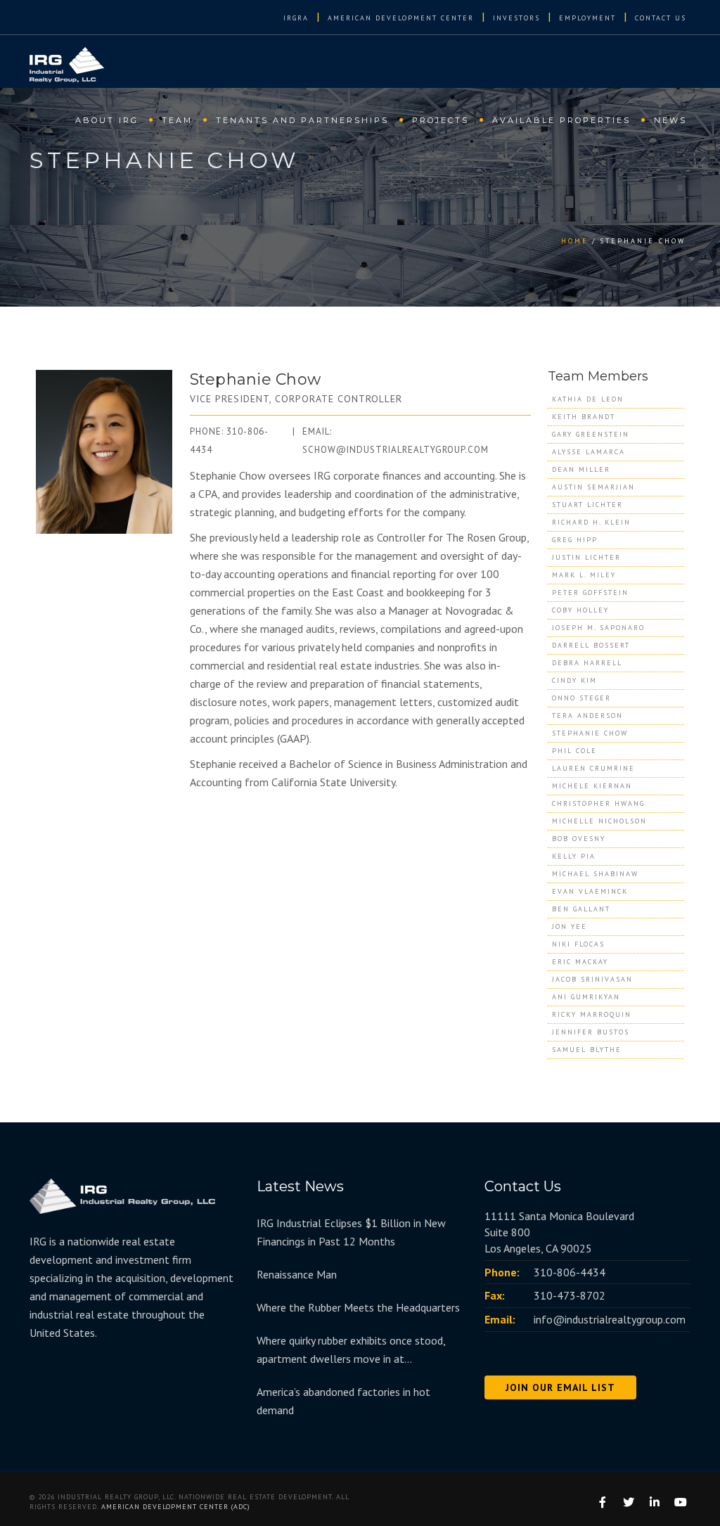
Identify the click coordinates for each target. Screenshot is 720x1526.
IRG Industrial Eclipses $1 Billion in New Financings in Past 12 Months (351, 1232)
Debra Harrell (587, 662)
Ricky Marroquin (591, 1014)
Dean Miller (581, 469)
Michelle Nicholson (599, 821)
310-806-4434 (569, 1272)
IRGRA (296, 18)
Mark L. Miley (584, 574)
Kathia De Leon (588, 399)
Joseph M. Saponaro (598, 627)
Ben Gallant (581, 908)
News (670, 120)
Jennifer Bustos (590, 1032)
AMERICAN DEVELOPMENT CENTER (401, 18)
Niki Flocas (578, 944)
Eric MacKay (580, 961)
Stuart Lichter (587, 504)
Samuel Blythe (587, 1049)
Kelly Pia (574, 856)
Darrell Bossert (591, 645)
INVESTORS (516, 18)
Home (575, 240)
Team (177, 120)
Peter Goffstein (590, 592)
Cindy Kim (574, 680)
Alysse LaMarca (588, 451)
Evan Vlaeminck (590, 891)
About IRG (107, 120)
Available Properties (561, 120)
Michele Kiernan (592, 785)
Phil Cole (574, 750)
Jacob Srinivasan (592, 979)
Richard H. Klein (591, 522)
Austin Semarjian (593, 487)
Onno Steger (581, 698)
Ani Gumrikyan (586, 996)
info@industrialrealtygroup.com (610, 1319)
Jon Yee (569, 926)
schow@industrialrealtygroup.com (395, 450)
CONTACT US (660, 18)
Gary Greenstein (590, 434)
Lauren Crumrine (593, 768)
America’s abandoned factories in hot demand (343, 1401)
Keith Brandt (583, 416)
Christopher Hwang (598, 803)
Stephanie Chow (590, 733)
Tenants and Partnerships (302, 120)
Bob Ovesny (578, 838)
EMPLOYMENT (587, 18)
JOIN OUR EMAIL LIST (560, 1387)
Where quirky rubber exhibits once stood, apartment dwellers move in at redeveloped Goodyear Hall (351, 1350)
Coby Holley (580, 610)
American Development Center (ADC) (175, 1506)
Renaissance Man (297, 1274)
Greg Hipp (575, 539)
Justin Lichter (586, 557)
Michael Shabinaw (595, 873)
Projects (440, 120)
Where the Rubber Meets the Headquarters (358, 1307)
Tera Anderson (587, 715)
